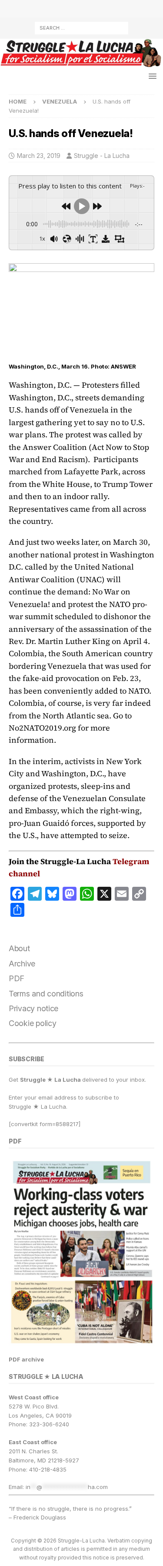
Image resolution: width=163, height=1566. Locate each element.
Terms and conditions (46, 993)
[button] (151, 76)
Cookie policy (33, 1023)
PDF (16, 978)
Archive (22, 963)
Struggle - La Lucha (102, 155)
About (19, 948)
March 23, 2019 (38, 155)
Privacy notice (33, 1008)
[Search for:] (81, 27)
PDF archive (26, 1359)
